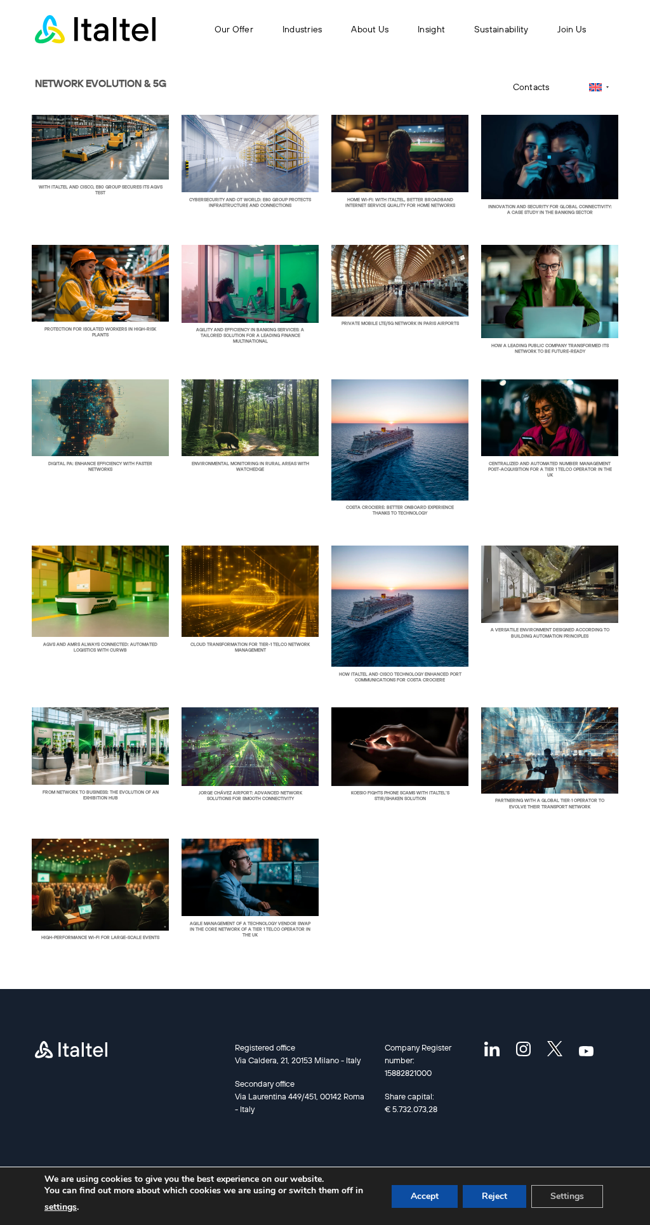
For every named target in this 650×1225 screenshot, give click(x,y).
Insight (431, 29)
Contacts (531, 87)
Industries (302, 29)
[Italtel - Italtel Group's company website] (95, 29)
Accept (425, 1196)
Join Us (571, 29)
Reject (494, 1196)
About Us (369, 29)
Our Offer (234, 29)
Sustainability (501, 29)
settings (60, 1207)
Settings (567, 1196)
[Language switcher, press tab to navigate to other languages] (599, 87)
